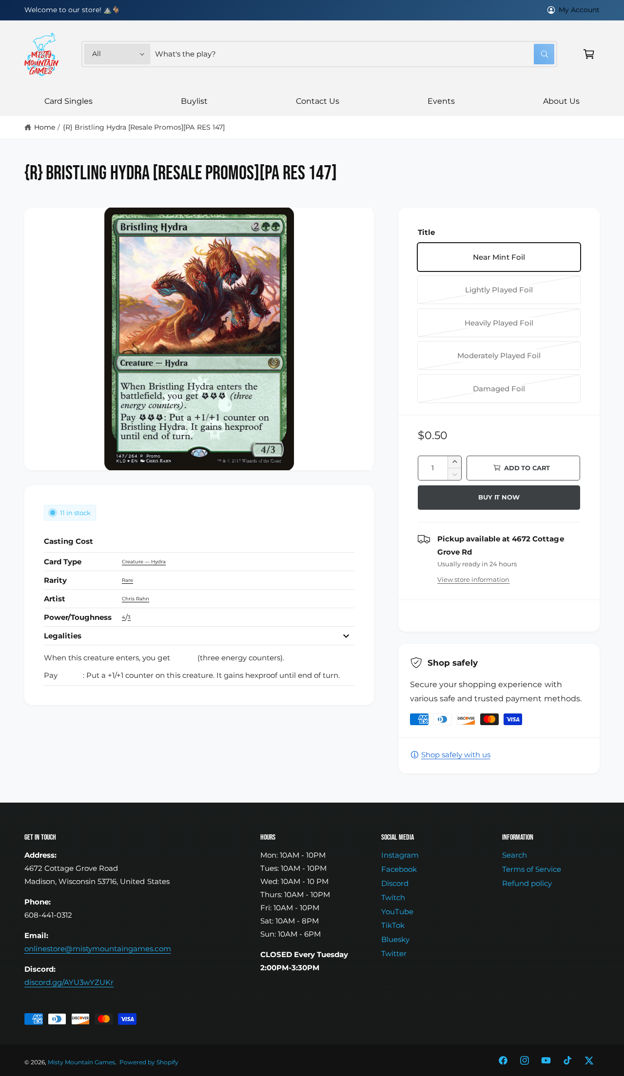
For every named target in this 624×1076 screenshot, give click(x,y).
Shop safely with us (455, 754)
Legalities (62, 635)
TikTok (393, 925)
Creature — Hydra (144, 561)
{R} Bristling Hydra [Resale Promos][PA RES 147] (144, 127)
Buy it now (498, 497)
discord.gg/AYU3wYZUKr (69, 982)
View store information (473, 579)
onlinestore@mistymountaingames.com (97, 948)
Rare (127, 580)
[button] (589, 54)
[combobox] (355, 54)
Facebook (399, 869)
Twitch (393, 897)
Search (514, 855)
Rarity (55, 580)
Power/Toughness (78, 617)
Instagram (400, 855)
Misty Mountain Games (81, 1062)
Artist (54, 598)
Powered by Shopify (148, 1062)
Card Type (62, 561)
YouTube (397, 911)
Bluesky (395, 939)
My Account (579, 9)
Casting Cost (68, 541)
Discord (395, 883)
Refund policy (527, 883)
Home (44, 127)
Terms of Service (531, 869)
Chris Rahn (135, 599)
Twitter (394, 953)
